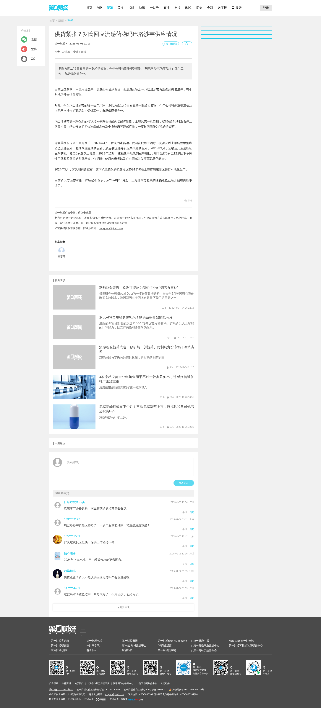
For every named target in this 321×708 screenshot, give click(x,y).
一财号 (154, 7)
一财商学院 (93, 645)
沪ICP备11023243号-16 (61, 689)
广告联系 (53, 683)
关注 (121, 7)
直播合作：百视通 (118, 699)
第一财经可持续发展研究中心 (246, 645)
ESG (188, 7)
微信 (34, 39)
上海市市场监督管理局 (98, 683)
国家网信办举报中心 (123, 683)
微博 (34, 49)
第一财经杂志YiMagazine (172, 640)
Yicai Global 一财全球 (241, 640)
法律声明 (66, 683)
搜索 (239, 7)
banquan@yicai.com (111, 228)
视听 (131, 7)
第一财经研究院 (60, 645)
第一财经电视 (94, 640)
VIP (99, 7)
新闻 (110, 7)
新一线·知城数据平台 (134, 645)
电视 (177, 7)
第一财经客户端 (60, 640)
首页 (89, 7)
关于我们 (78, 683)
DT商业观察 (165, 645)
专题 (210, 7)
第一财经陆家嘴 (167, 650)
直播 (167, 7)
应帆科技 (127, 650)
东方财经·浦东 (59, 650)
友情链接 (165, 683)
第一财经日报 (130, 640)
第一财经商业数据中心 (206, 645)
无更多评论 (123, 607)
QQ (33, 58)
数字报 (222, 7)
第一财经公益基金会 (205, 650)
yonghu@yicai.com (114, 694)
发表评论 (184, 482)
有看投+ (91, 650)
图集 (199, 7)
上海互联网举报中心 (147, 683)
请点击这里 (84, 212)
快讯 (142, 7)
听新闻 (173, 43)
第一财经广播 (201, 640)
